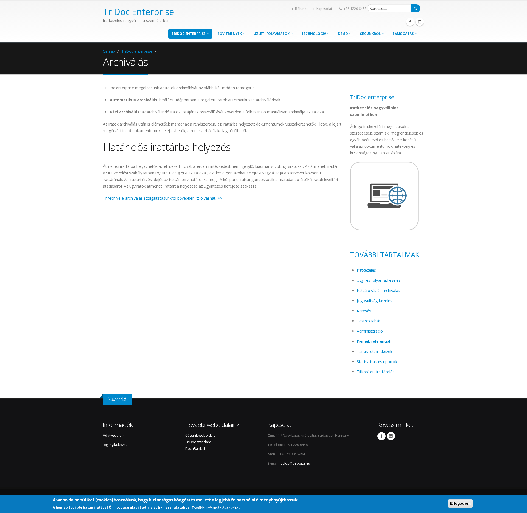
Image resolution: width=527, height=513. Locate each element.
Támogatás (403, 33)
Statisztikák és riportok (377, 361)
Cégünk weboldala (200, 435)
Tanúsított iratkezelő (375, 351)
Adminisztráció (370, 331)
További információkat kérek (216, 508)
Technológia (313, 33)
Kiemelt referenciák (374, 341)
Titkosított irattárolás (375, 371)
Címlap (109, 51)
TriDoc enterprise (189, 33)
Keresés (364, 310)
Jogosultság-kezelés (374, 300)
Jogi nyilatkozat (115, 444)
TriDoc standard (198, 442)
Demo (343, 33)
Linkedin (420, 22)
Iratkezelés (366, 270)
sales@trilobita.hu (295, 463)
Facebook (410, 22)
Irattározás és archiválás (378, 290)
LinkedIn (391, 436)
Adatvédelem (114, 435)
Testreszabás (369, 321)
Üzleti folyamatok (272, 33)
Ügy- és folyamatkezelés (378, 280)
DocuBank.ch (195, 448)
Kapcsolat (324, 8)
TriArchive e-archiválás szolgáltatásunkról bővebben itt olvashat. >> (162, 198)
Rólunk (300, 8)
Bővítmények (229, 33)
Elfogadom (460, 503)
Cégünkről (370, 33)
